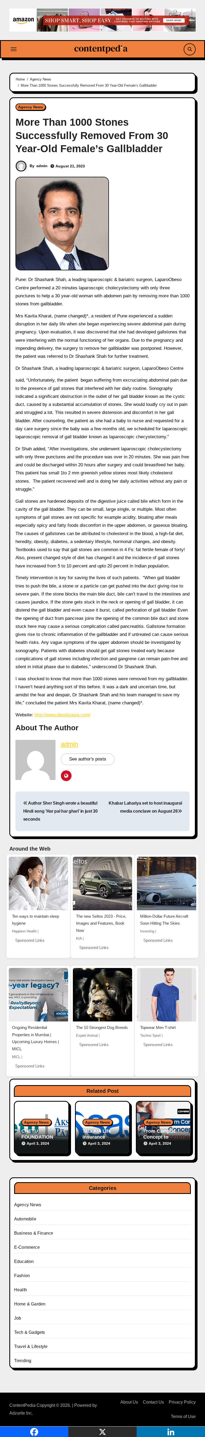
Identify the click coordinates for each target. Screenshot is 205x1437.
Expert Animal (87, 1035)
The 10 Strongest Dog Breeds (102, 1027)
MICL (16, 1057)
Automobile (25, 1219)
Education (24, 1261)
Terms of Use (183, 1416)
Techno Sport (150, 1035)
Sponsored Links (30, 940)
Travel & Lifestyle (31, 1346)
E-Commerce (27, 1247)
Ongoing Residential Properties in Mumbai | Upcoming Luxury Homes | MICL (35, 1038)
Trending (22, 1360)
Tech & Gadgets (29, 1332)
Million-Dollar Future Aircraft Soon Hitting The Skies (164, 920)
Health (20, 1290)
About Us (129, 1402)
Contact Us (153, 1402)
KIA (79, 938)
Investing (147, 931)
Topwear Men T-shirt (158, 1027)
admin (42, 166)
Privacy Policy (182, 1402)
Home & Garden (30, 1304)
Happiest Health (24, 931)
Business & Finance (33, 1233)
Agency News (30, 107)
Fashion (22, 1275)
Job (17, 1318)
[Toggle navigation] (13, 49)
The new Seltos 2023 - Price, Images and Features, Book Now (101, 923)
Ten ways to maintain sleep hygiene (35, 920)
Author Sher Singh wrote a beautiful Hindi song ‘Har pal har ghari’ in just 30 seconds (60, 811)
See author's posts (87, 759)
